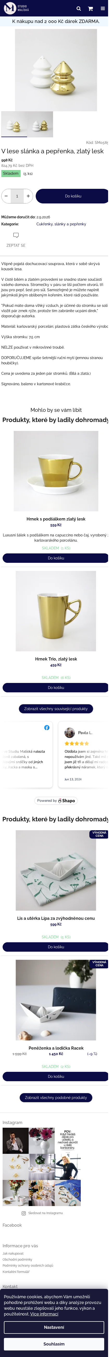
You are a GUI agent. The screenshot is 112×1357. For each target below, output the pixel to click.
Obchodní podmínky (17, 1259)
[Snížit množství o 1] (6, 196)
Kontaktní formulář (16, 1272)
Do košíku (73, 196)
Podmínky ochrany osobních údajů (28, 1265)
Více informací (44, 1314)
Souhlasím (54, 1344)
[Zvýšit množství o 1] (28, 196)
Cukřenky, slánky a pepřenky (61, 224)
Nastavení (54, 1327)
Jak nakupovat (13, 1253)
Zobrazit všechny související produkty (56, 709)
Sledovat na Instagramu (45, 1213)
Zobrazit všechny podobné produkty (56, 1098)
